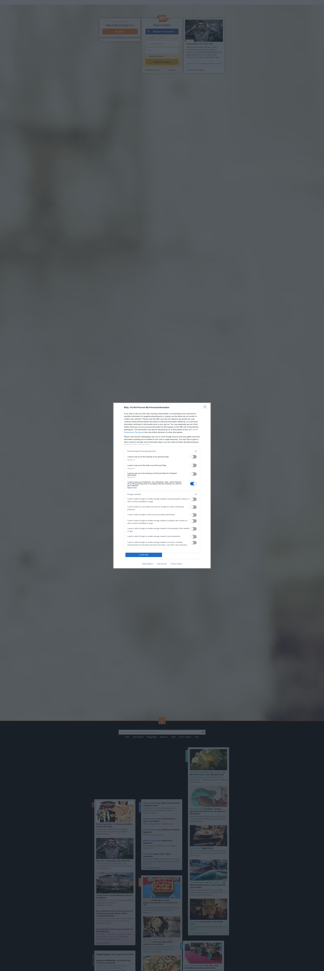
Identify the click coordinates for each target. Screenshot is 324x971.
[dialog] (162, 485)
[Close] (205, 407)
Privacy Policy (176, 564)
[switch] (193, 456)
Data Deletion (147, 564)
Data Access (162, 564)
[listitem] (162, 451)
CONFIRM (143, 555)
